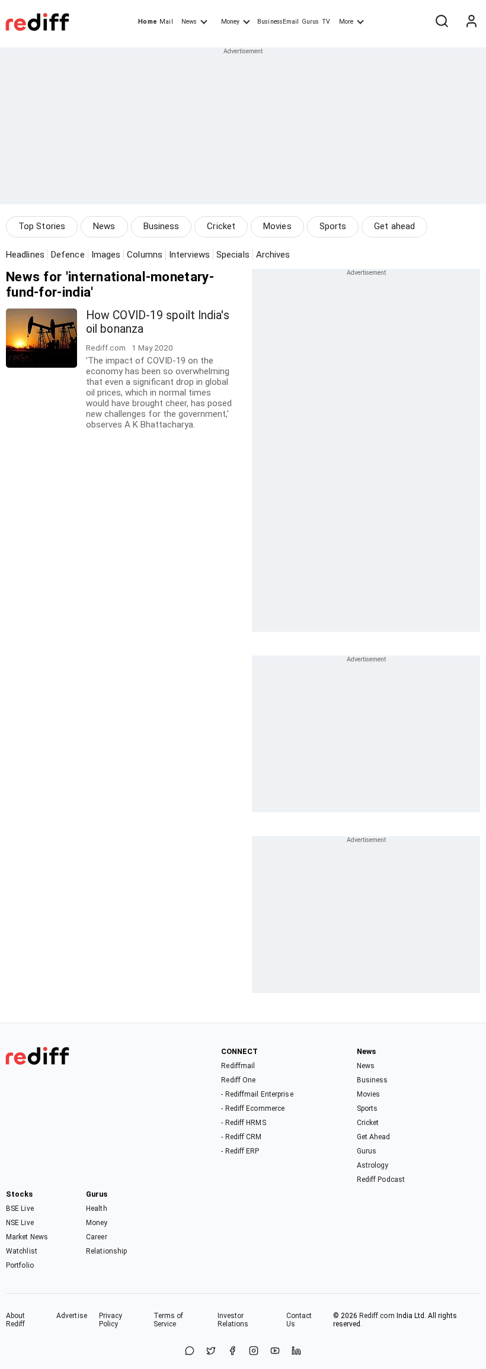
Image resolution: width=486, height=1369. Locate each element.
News (189, 21)
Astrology (373, 1165)
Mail (165, 21)
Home (147, 21)
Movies (277, 226)
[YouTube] (275, 1351)
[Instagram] (253, 1351)
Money (230, 21)
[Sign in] (471, 21)
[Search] (441, 21)
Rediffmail (238, 1066)
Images (106, 254)
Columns (144, 254)
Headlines (25, 254)
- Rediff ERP (240, 1151)
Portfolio (20, 1265)
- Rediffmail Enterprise (257, 1094)
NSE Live (20, 1223)
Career (96, 1237)
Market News (27, 1237)
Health (96, 1208)
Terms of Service (169, 1320)
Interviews (189, 254)
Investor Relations (233, 1320)
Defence (68, 254)
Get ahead (394, 226)
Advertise (71, 1316)
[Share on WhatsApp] (189, 1351)
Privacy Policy (111, 1320)
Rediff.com (377, 1316)
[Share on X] (211, 1351)
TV (326, 21)
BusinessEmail (278, 21)
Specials (233, 254)
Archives (273, 254)
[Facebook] (232, 1351)
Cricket (221, 226)
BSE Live (20, 1208)
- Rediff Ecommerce (252, 1108)
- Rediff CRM (241, 1137)
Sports (333, 226)
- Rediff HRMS (243, 1123)
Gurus (310, 21)
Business (161, 226)
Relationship (106, 1251)
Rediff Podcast (381, 1179)
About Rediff (15, 1320)
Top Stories (41, 226)
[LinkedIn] (296, 1351)
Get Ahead (374, 1137)
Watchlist (21, 1251)
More (346, 21)
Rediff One (238, 1080)
